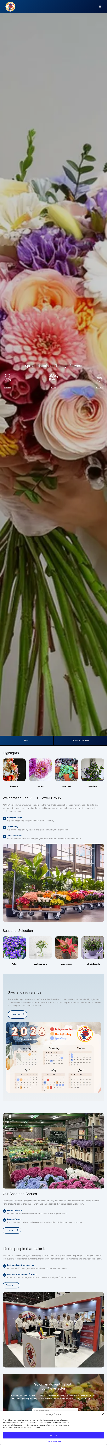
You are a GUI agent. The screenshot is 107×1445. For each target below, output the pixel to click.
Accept (53, 1435)
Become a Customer (80, 740)
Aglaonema (66, 964)
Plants (53, 387)
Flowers (7, 387)
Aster (14, 964)
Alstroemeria (40, 964)
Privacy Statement (53, 1441)
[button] (102, 1414)
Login (26, 740)
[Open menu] (100, 6)
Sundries (100, 387)
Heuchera (66, 786)
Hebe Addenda (93, 964)
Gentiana (92, 786)
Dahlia (40, 786)
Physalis (14, 786)
